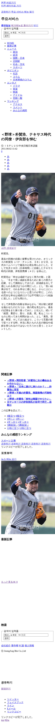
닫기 (35, 25)
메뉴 (7, 720)
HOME (10, 43)
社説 (15, 73)
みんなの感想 (20, 110)
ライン (10, 705)
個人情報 (29, 645)
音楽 (15, 89)
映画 (15, 92)
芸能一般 (17, 98)
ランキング (13, 101)
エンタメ (11, 82)
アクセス (17, 104)
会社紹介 (6, 645)
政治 (15, 52)
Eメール (11, 708)
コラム (16, 76)
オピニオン (13, 70)
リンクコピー (14, 711)
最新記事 (11, 46)
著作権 (14, 645)
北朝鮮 (16, 61)
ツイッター (13, 699)
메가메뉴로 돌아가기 (22, 25)
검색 (7, 36)
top (2, 720)
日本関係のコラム (22, 79)
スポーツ (17, 67)
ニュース (11, 49)
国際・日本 (19, 58)
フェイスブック (15, 702)
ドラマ (16, 86)
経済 (15, 55)
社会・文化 (19, 64)
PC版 (21, 645)
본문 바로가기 (8, 2)
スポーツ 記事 (8, 440)
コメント (17, 107)
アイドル (17, 95)
